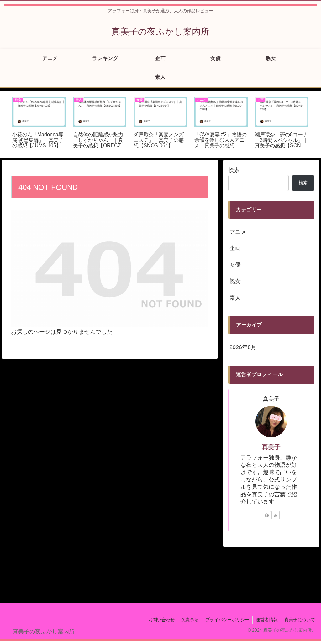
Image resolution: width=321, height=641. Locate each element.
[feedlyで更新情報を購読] (267, 515)
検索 (233, 170)
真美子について (299, 619)
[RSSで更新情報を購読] (275, 515)
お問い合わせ (161, 619)
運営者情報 (267, 619)
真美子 (271, 447)
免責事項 (190, 619)
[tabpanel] (39, 123)
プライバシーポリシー (227, 619)
